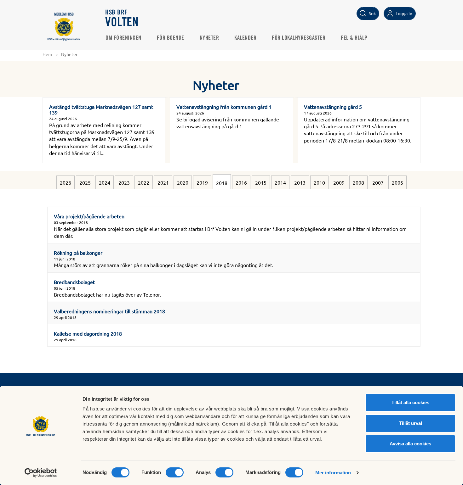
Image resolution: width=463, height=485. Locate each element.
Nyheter (209, 38)
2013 (300, 182)
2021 (163, 182)
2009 (339, 182)
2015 (260, 182)
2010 (319, 182)
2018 (221, 183)
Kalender (245, 38)
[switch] (175, 472)
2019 (202, 182)
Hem (47, 54)
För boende (170, 38)
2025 (85, 182)
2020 (182, 182)
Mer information (333, 472)
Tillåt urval (410, 423)
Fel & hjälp (354, 38)
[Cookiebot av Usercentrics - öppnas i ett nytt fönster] (40, 472)
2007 (378, 182)
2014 (280, 182)
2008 (358, 182)
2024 (104, 182)
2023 (124, 182)
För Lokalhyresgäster (298, 38)
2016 (241, 182)
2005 (397, 182)
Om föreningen (123, 38)
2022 (143, 182)
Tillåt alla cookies (410, 402)
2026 (65, 182)
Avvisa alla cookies (410, 443)
